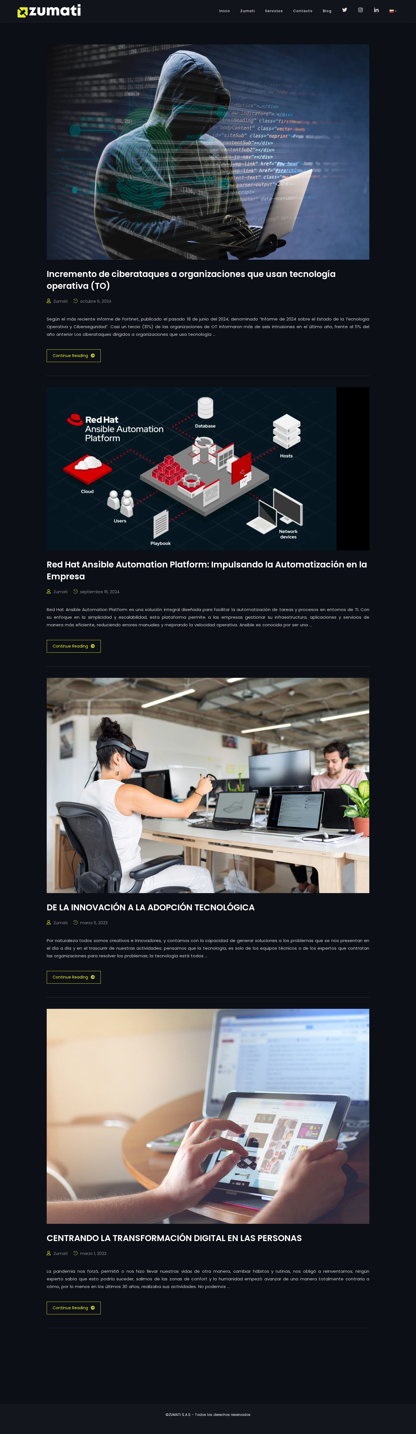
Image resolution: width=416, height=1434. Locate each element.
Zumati (247, 10)
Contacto (303, 10)
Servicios (274, 10)
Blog (327, 10)
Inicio (224, 10)
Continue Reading (70, 355)
